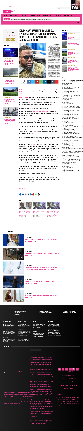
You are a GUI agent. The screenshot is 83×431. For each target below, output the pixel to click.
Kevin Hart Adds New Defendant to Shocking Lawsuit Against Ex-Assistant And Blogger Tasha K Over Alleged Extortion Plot (53, 213)
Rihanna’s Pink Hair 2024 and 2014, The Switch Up (54, 338)
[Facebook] (7, 39)
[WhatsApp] (41, 82)
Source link (22, 188)
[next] (78, 19)
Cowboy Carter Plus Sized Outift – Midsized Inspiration (54, 333)
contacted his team (46, 111)
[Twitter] (12, 39)
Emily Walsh (12, 36)
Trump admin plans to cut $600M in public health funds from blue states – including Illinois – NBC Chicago (41, 268)
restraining (39, 226)
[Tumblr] (53, 82)
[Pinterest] (37, 82)
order (27, 226)
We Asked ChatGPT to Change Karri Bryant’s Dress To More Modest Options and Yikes (54, 330)
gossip (38, 224)
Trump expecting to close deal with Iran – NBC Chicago (75, 7)
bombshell (38, 222)
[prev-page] (63, 74)
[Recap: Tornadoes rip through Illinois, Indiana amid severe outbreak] (10, 72)
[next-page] (65, 74)
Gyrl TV (61, 385)
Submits (46, 226)
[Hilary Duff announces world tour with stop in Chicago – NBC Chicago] (13, 296)
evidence (55, 222)
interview (34, 144)
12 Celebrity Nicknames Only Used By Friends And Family (69, 313)
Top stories (54, 226)
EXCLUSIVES (31, 224)
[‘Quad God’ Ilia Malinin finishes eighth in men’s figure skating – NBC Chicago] (13, 282)
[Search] (68, 8)
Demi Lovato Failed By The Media (20, 312)
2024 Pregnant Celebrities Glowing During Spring (38, 334)
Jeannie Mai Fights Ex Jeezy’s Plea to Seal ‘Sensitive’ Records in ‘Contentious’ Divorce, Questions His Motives (39, 337)
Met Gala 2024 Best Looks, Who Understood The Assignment (54, 336)
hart (44, 224)
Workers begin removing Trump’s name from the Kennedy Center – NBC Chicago (9, 121)
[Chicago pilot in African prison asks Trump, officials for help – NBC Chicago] (13, 240)
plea (32, 226)
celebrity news (47, 222)
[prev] (76, 19)
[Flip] (56, 82)
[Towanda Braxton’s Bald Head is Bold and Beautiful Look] (34, 313)
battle (25, 222)
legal (54, 224)
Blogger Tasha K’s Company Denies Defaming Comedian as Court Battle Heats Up (39, 213)
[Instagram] (9, 39)
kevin (49, 224)
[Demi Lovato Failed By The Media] (10, 313)
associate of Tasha (37, 111)
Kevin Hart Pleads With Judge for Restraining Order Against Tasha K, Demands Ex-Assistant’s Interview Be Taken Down (25, 213)
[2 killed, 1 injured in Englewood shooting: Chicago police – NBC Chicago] (10, 52)
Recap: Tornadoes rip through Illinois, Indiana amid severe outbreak (10, 82)
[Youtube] (14, 39)
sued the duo (31, 102)
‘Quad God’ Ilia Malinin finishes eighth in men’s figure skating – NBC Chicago (40, 282)
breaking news (75, 4)
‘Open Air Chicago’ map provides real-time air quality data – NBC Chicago (42, 254)
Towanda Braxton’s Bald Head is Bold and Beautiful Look (45, 313)
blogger (31, 222)
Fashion (40, 315)
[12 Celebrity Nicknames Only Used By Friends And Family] (58, 313)
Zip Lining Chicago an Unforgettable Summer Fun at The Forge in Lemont (39, 328)
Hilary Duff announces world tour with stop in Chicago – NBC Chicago (41, 296)
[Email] (49, 82)
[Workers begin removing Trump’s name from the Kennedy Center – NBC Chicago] (10, 111)
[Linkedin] (45, 82)
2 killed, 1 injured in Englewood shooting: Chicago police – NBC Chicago (9, 62)
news (22, 226)
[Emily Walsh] (7, 35)
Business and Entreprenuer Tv (70, 385)
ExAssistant (23, 224)
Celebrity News (10, 27)
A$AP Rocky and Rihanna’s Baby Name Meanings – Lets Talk (39, 325)
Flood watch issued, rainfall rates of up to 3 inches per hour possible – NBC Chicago (31, 19)
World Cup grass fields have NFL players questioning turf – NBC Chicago (9, 101)
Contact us (6, 346)
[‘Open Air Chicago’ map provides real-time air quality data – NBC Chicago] (13, 254)
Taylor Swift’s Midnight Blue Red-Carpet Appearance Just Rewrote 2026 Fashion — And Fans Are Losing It (54, 326)
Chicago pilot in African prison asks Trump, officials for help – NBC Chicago (41, 240)
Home (4, 27)
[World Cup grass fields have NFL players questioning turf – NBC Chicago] (10, 91)
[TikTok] (70, 369)
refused (27, 119)
